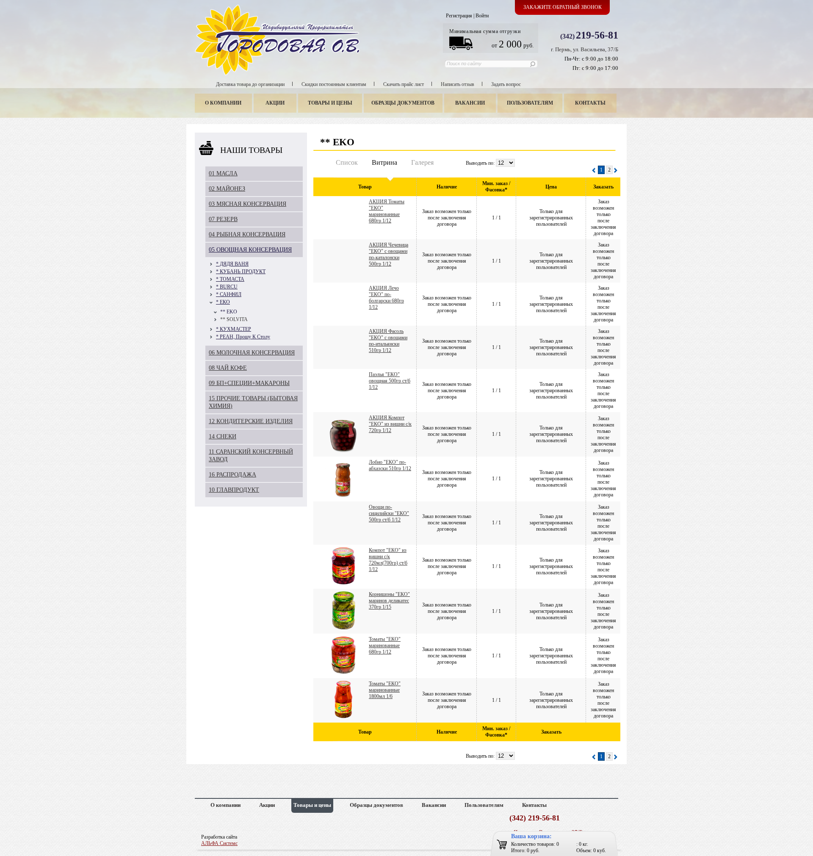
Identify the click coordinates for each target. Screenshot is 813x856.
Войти (482, 16)
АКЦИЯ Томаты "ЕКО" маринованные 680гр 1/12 (386, 211)
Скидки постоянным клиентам (333, 84)
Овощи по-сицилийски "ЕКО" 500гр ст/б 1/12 (389, 513)
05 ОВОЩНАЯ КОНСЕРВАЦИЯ (250, 250)
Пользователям (530, 103)
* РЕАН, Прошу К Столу (243, 337)
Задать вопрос (506, 84)
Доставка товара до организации (250, 84)
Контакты (590, 103)
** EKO (228, 312)
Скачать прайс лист (403, 84)
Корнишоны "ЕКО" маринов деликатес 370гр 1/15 (389, 600)
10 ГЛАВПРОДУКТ (234, 490)
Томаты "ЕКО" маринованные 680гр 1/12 (385, 645)
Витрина (384, 162)
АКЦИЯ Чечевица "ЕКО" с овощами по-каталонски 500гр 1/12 (388, 254)
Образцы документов (402, 103)
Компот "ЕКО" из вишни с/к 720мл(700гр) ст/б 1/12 (388, 559)
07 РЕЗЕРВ (223, 219)
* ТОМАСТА (230, 279)
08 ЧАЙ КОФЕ (228, 368)
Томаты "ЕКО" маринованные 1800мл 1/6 (385, 690)
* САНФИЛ (228, 294)
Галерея (422, 162)
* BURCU (227, 287)
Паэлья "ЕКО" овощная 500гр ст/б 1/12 (389, 380)
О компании (223, 103)
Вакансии (470, 103)
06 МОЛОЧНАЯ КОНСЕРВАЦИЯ (252, 352)
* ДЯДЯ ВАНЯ (232, 264)
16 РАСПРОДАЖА (232, 474)
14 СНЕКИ (222, 436)
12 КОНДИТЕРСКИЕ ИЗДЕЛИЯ (251, 421)
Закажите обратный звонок (562, 7)
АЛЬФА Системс (219, 843)
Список (347, 162)
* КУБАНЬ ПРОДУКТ (240, 271)
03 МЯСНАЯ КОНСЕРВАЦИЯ (247, 204)
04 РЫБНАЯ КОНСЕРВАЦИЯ (247, 234)
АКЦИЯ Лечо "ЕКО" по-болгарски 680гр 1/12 (386, 297)
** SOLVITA (234, 319)
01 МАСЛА (223, 173)
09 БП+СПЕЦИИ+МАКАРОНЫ (249, 383)
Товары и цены (330, 103)
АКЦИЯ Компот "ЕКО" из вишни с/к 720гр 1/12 (390, 424)
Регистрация (459, 16)
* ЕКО (223, 302)
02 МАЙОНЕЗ (227, 189)
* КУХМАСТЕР (233, 329)
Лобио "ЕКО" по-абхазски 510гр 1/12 (390, 465)
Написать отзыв (457, 84)
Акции (275, 103)
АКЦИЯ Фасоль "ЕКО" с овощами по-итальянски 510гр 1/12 (388, 340)
